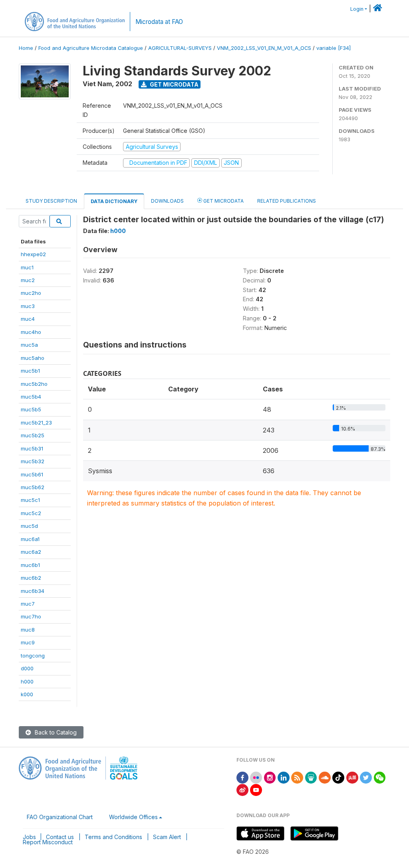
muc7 (28, 603)
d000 (27, 668)
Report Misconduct (48, 842)
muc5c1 (30, 500)
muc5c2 (31, 513)
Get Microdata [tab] (223, 201)
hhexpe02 (33, 254)
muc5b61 (32, 474)
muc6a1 (30, 539)
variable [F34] (333, 48)
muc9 (28, 642)
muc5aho (32, 358)
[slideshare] (311, 777)
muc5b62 (32, 487)
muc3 (28, 306)
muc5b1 (30, 370)
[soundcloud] (325, 777)
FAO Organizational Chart (60, 817)
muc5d (29, 526)
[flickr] (256, 777)
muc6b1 (30, 565)
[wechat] (380, 777)
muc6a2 (31, 552)
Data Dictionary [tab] (114, 201)
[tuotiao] (352, 777)
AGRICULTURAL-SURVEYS (180, 48)
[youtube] (256, 789)
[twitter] (366, 777)
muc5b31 (32, 448)
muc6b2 (31, 578)
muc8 (28, 629)
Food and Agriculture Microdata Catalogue (90, 48)
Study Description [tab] (51, 201)
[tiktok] (338, 777)
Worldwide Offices (133, 817)
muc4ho (31, 332)
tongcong (33, 655)
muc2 (28, 280)
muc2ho (31, 293)
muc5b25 (32, 435)
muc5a (29, 345)
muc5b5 (31, 409)
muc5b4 (31, 396)
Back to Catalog (55, 732)
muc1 (27, 267)
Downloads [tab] (167, 201)
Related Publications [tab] (286, 201)
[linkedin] (284, 777)
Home (26, 48)
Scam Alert (167, 836)
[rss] (297, 777)
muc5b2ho (34, 384)
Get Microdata (174, 84)
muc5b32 (32, 461)
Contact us (60, 836)
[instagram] (270, 777)
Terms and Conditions (113, 836)
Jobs (29, 836)
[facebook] (242, 777)
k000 (27, 694)
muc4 (28, 319)
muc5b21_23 (36, 422)
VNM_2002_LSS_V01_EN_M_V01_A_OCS (264, 48)
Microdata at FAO (159, 22)
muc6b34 (32, 591)
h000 (27, 681)
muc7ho (31, 616)
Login (356, 9)
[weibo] (242, 789)
